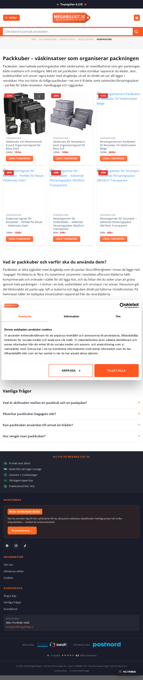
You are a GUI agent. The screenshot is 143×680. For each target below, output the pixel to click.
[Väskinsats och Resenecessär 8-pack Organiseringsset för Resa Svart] (24, 113)
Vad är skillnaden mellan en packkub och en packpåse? (45, 403)
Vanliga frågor (12, 602)
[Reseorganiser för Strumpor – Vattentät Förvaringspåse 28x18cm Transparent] (118, 190)
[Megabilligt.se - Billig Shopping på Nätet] (71, 17)
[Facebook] (7, 545)
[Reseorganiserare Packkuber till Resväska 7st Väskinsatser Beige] (118, 113)
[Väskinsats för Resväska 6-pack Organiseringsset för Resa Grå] (71, 113)
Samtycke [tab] (24, 316)
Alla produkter (48, 39)
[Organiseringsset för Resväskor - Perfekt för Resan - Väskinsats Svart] (24, 190)
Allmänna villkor (14, 571)
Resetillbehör (85, 39)
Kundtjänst (11, 609)
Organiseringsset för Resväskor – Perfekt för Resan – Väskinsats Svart (24, 222)
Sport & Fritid (67, 39)
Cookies (8, 578)
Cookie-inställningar (79, 670)
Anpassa (69, 370)
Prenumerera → (22, 530)
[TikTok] (25, 545)
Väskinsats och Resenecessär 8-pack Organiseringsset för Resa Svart (24, 145)
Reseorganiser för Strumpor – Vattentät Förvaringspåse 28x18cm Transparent (118, 222)
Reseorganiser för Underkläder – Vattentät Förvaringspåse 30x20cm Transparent (68, 224)
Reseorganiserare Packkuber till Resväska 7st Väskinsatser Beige (118, 145)
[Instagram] (16, 545)
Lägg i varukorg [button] (19, 158)
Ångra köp (10, 596)
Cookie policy (60, 670)
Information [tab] (71, 316)
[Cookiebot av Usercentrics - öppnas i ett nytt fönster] (122, 305)
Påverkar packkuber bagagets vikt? (29, 414)
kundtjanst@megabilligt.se (19, 626)
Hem (33, 39)
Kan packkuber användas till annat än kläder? (38, 425)
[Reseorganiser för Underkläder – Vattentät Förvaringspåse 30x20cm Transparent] (71, 190)
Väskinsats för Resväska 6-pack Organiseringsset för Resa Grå (69, 145)
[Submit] (136, 31)
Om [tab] (118, 316)
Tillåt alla (116, 370)
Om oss (8, 564)
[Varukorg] (137, 18)
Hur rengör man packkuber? (24, 436)
